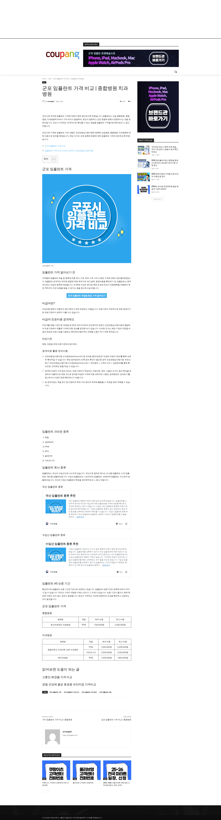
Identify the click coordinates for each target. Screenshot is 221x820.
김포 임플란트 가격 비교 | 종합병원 (116, 720)
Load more (157, 199)
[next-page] (47, 791)
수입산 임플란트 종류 (53, 535)
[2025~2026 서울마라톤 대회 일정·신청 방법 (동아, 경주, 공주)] (117, 770)
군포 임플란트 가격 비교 (71, 692)
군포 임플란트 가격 (55, 692)
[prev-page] (43, 791)
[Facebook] (59, 108)
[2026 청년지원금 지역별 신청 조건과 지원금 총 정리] (143, 177)
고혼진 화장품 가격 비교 (57, 677)
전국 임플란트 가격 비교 (55, 146)
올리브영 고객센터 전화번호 (83, 783)
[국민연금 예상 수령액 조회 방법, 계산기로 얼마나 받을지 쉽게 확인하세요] (143, 150)
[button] (176, 72)
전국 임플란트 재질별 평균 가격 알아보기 (86, 295)
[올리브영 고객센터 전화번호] (87, 770)
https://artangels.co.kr (70, 735)
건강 (49, 79)
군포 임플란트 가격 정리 (89, 692)
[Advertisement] (110, 19)
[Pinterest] (71, 108)
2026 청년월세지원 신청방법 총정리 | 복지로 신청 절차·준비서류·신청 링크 (164, 162)
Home (44, 79)
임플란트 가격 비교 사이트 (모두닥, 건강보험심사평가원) (69, 150)
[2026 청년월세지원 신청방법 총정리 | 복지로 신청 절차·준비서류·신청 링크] (143, 163)
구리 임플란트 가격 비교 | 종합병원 (57, 720)
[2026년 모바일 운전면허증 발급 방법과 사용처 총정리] (143, 189)
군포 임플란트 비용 (105, 692)
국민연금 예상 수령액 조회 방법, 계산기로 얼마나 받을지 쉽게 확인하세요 (164, 149)
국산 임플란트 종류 (52, 486)
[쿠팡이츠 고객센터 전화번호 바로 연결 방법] (56, 770)
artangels (51, 101)
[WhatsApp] (77, 108)
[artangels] (44, 101)
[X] (65, 108)
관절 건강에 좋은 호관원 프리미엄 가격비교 (69, 684)
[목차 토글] (52, 159)
